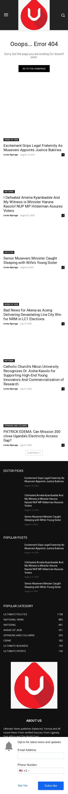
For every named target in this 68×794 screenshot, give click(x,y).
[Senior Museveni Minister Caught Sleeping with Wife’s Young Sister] (34, 238)
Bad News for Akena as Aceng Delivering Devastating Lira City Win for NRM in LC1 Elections (32, 314)
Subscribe (50, 785)
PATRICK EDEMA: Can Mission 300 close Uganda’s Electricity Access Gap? (32, 436)
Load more (32, 452)
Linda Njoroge (10, 154)
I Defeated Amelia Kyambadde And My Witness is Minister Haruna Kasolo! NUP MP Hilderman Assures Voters (33, 204)
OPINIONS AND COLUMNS (16, 425)
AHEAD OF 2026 (11, 139)
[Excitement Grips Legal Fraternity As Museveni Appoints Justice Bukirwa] (34, 126)
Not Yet (22, 785)
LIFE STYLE (9, 252)
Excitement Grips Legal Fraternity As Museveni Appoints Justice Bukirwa (32, 147)
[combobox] (24, 771)
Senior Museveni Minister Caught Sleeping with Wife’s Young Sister (30, 260)
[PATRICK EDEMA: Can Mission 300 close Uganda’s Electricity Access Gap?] (34, 412)
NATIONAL (9, 191)
